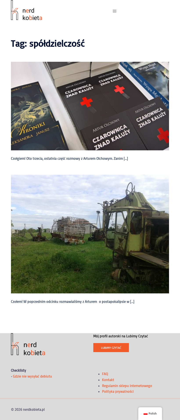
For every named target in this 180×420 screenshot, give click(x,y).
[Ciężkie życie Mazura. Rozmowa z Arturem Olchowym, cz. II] (90, 233)
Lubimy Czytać (111, 347)
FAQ (105, 374)
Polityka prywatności (118, 391)
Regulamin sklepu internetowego (127, 386)
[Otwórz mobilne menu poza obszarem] (114, 11)
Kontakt (108, 380)
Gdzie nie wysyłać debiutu (32, 376)
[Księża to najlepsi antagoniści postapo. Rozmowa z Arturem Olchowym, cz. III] (90, 106)
